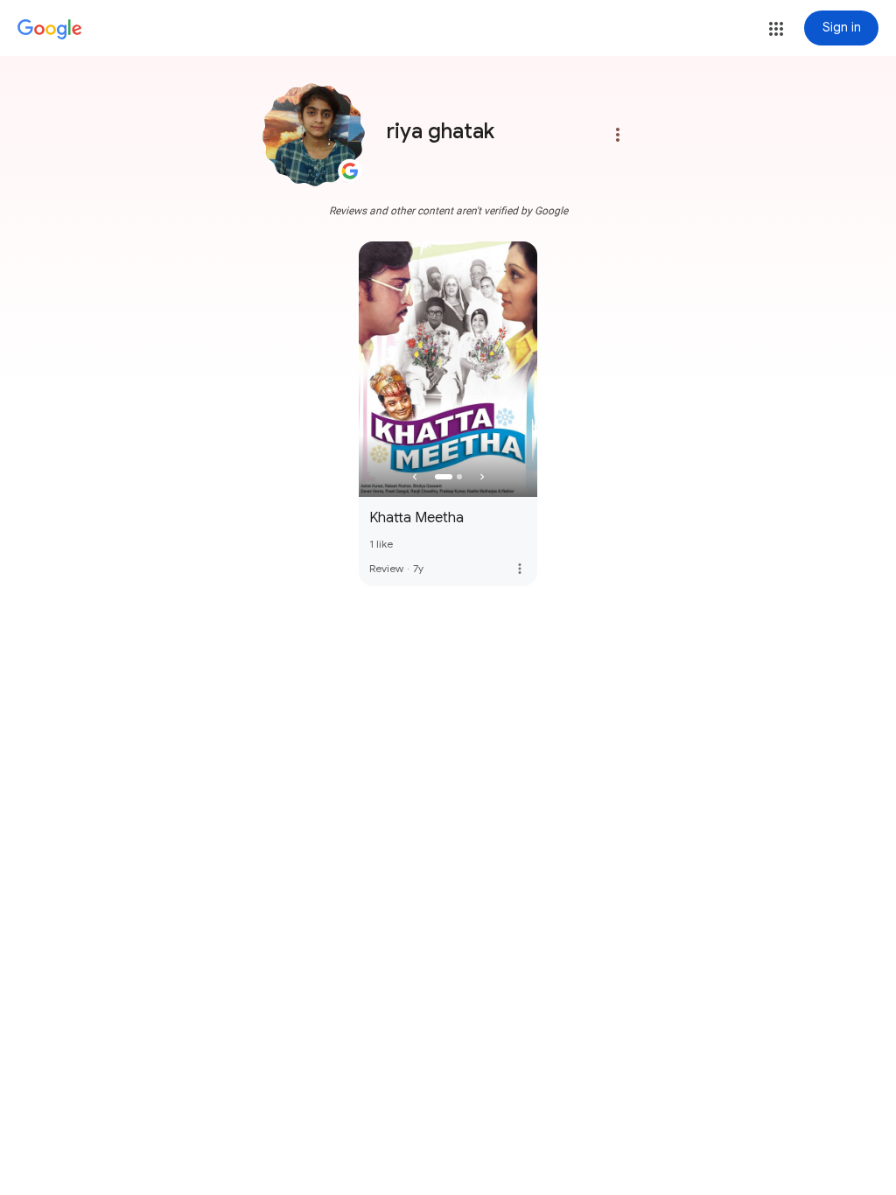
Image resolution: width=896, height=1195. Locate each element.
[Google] (50, 29)
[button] (776, 28)
